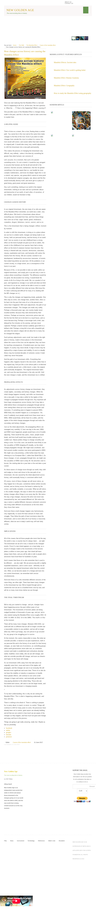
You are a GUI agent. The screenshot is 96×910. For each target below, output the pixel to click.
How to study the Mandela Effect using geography (72, 93)
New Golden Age (20, 10)
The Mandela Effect (31, 45)
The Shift (21, 45)
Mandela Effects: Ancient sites (65, 62)
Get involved (20, 840)
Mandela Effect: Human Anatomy (66, 78)
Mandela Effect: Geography (64, 86)
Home (14, 45)
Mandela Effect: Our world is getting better (70, 70)
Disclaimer (62, 840)
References (41, 840)
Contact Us (69, 3)
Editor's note (51, 840)
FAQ (5, 840)
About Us (68, 2)
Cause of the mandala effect (48, 45)
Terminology (31, 840)
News (11, 840)
